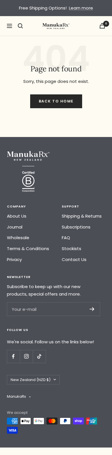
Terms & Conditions (28, 248)
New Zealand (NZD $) (31, 379)
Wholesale (18, 238)
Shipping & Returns (82, 216)
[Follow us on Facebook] (13, 356)
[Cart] (102, 25)
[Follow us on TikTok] (39, 356)
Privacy (14, 259)
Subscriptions (76, 227)
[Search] (20, 25)
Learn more (81, 8)
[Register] (92, 309)
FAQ (66, 238)
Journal (14, 227)
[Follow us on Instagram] (26, 356)
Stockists (71, 248)
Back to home (56, 101)
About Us (16, 216)
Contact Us (74, 259)
